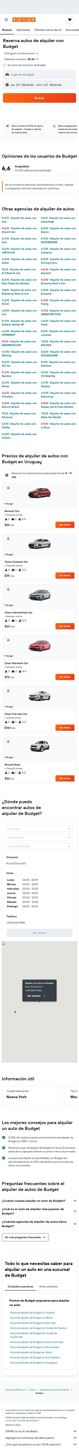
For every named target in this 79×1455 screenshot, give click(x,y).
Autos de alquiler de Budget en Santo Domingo (36, 1342)
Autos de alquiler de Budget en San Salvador (35, 1357)
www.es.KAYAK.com (15, 1389)
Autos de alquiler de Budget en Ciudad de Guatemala (33, 1335)
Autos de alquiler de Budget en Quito (31, 1352)
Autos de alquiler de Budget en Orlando (32, 1312)
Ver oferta (65, 524)
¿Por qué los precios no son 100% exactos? (33, 1444)
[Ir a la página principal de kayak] (23, 19)
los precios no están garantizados (22, 1420)
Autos (32, 1389)
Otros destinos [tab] (48, 1286)
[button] (6, 20)
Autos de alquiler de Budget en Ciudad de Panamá (38, 1328)
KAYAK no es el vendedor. (22, 1431)
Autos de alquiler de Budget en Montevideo (35, 1347)
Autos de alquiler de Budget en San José (32, 1323)
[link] (39, 933)
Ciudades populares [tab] (20, 1286)
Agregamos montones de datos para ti (30, 1438)
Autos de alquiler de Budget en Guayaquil (33, 1362)
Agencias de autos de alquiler (54, 1389)
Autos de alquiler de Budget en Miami (31, 1317)
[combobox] (21, 53)
